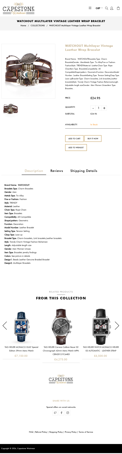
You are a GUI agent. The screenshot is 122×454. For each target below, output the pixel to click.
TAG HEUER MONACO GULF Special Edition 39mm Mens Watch (21, 349)
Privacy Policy (70, 432)
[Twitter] (55, 412)
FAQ (31, 432)
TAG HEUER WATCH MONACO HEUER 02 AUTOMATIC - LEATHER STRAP (101, 349)
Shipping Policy (56, 432)
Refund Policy (41, 432)
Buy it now (93, 138)
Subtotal (70, 114)
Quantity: (70, 107)
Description (34, 171)
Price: (68, 98)
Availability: (71, 124)
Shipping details (83, 171)
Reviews (56, 171)
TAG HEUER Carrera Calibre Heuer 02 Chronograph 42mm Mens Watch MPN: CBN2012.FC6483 (61, 351)
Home (23, 25)
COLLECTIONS (38, 25)
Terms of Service (86, 432)
